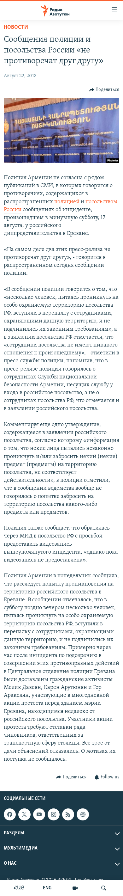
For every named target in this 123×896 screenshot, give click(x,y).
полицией (67, 202)
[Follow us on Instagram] (54, 814)
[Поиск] (103, 888)
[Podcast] (83, 814)
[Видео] (75, 888)
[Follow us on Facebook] (10, 814)
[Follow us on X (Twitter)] (24, 814)
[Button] (104, 90)
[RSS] (68, 814)
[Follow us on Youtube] (39, 814)
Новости (16, 27)
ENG (47, 888)
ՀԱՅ (19, 888)
